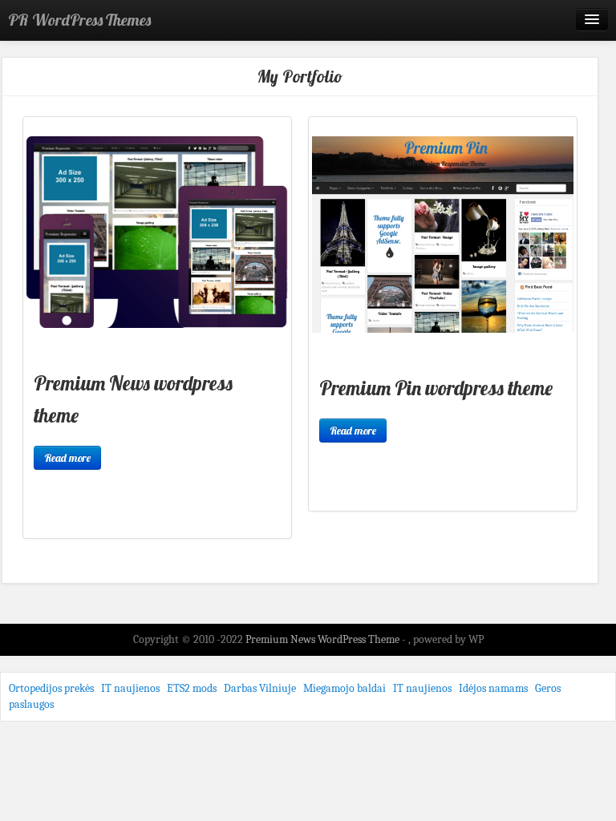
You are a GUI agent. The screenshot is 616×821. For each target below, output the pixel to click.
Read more (67, 458)
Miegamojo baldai (344, 688)
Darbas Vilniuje (260, 688)
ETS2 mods (192, 688)
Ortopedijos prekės (51, 688)
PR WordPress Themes (79, 20)
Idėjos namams (493, 688)
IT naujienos (130, 688)
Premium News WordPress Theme (323, 639)
